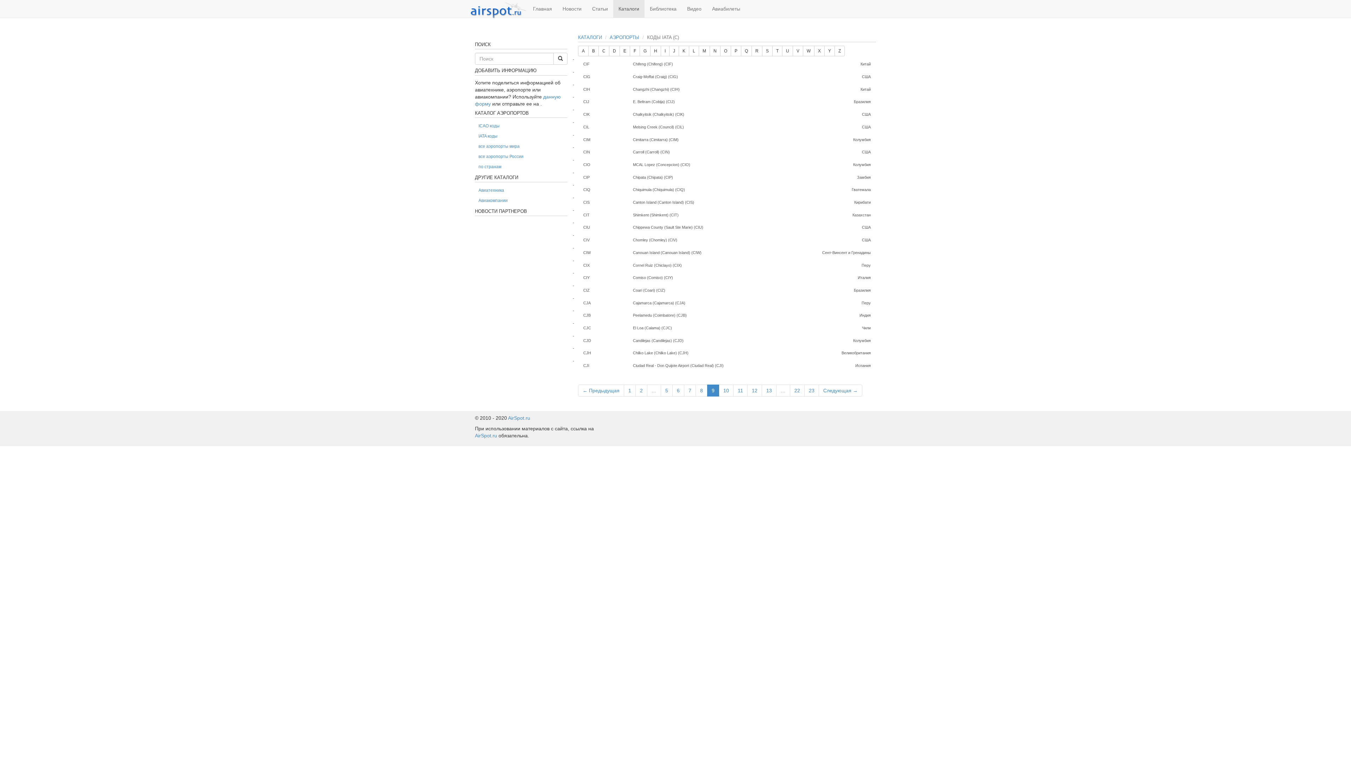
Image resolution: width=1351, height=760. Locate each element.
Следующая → (840, 390)
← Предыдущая (601, 390)
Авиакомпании (493, 200)
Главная (542, 9)
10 (726, 390)
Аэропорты (624, 37)
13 (769, 390)
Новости (572, 9)
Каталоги (629, 9)
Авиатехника (491, 190)
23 (811, 390)
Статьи (600, 9)
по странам (489, 166)
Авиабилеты (726, 9)
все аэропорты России (501, 156)
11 (740, 390)
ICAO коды (489, 126)
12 (754, 390)
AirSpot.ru (519, 418)
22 (797, 390)
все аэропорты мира (499, 146)
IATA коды (487, 136)
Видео (694, 9)
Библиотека (663, 9)
